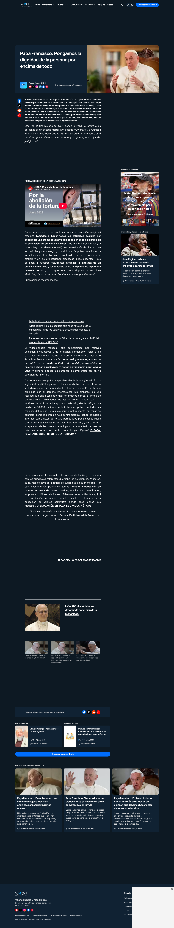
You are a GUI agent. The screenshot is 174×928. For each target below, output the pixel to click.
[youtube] (30, 86)
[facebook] (43, 86)
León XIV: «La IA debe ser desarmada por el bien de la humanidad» (81, 610)
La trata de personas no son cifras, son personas (56, 321)
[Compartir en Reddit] (19, 110)
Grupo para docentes (146, 4)
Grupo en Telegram (22, 915)
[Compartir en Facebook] (19, 101)
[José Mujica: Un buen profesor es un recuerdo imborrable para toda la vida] (140, 245)
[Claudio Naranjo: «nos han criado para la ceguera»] (21, 736)
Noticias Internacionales (132, 175)
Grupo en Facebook (40, 915)
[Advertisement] (87, 26)
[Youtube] (17, 910)
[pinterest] (47, 86)
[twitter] (33, 86)
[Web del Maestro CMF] (23, 85)
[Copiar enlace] (19, 115)
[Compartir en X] (19, 105)
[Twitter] (20, 910)
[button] (17, 5)
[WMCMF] (32, 910)
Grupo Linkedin (75, 915)
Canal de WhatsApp (58, 915)
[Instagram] (24, 910)
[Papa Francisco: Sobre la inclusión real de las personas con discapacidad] (88, 647)
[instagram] (37, 86)
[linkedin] (40, 86)
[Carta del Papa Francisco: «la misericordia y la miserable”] (36, 647)
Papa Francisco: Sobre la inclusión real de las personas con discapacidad (87, 657)
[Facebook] (28, 910)
